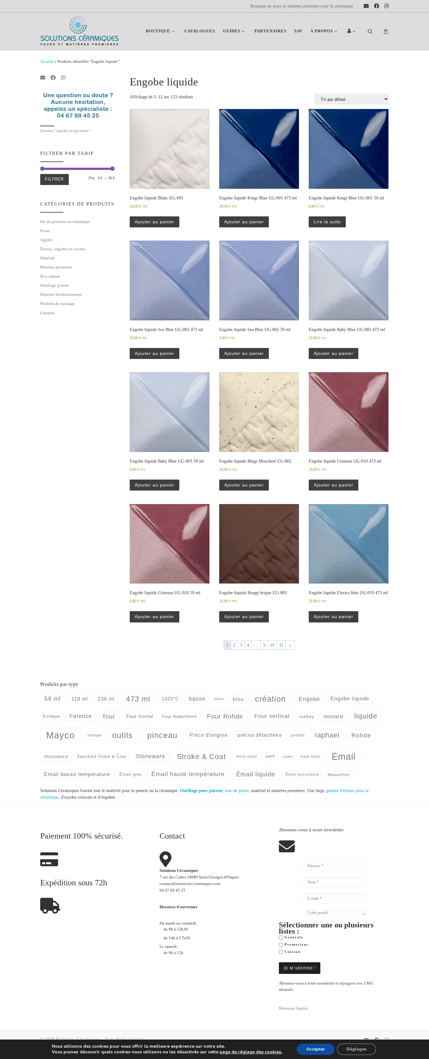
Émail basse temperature (77, 774)
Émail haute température (188, 774)
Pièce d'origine (209, 735)
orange (95, 735)
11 (281, 645)
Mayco (60, 735)
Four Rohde (225, 716)
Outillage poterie (54, 285)
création (270, 698)
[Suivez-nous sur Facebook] (376, 6)
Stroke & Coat (201, 756)
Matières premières (56, 267)
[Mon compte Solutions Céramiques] (352, 31)
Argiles (46, 239)
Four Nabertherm (179, 716)
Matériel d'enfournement (61, 294)
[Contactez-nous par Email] (366, 6)
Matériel (47, 258)
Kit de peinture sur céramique (65, 221)
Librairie (47, 313)
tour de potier (237, 790)
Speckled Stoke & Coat (101, 756)
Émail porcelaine (302, 774)
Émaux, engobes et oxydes (62, 249)
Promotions (295, 944)
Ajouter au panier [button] (154, 221)
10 (272, 645)
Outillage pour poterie (201, 790)
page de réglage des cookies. (251, 1052)
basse (197, 699)
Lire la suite (327, 221)
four (109, 716)
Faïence (80, 716)
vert (270, 756)
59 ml (52, 698)
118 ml (79, 699)
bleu (238, 699)
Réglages (356, 1049)
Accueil (46, 61)
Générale (293, 937)
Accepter (315, 1049)
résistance (56, 756)
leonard (333, 717)
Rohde (361, 735)
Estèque (51, 716)
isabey (306, 716)
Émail (344, 756)
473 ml (138, 699)
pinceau (162, 735)
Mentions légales (293, 1008)
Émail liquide (255, 774)
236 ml (106, 699)
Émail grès (130, 774)
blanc (219, 699)
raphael (327, 735)
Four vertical (272, 716)
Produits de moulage (57, 303)
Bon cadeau (50, 276)
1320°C (170, 698)
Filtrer (54, 179)
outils (122, 735)
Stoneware (150, 756)
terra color (246, 756)
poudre (298, 735)
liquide (365, 716)
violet (288, 756)
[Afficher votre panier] (386, 31)
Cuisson (292, 951)
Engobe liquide (349, 699)
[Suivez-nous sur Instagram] (386, 6)
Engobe (309, 699)
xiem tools (310, 756)
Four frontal (139, 716)
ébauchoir (339, 774)
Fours (45, 230)
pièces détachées (259, 735)
